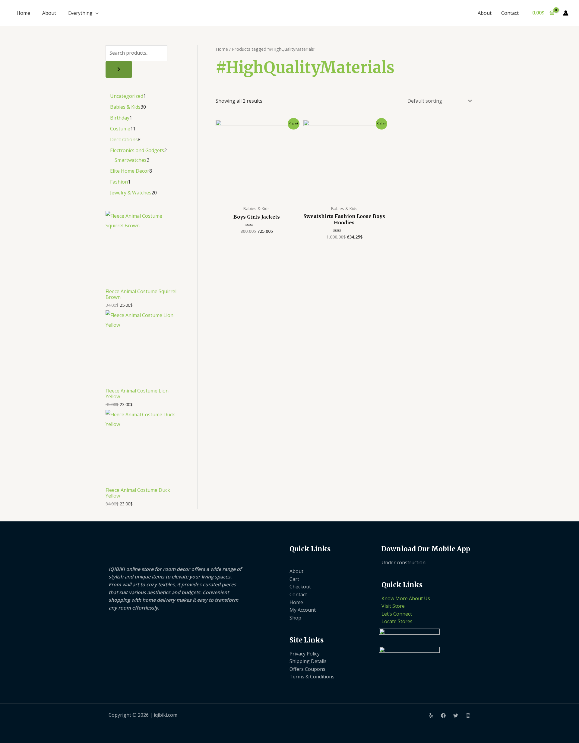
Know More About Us (405, 598)
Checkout (300, 586)
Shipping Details (308, 661)
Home (23, 13)
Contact (510, 13)
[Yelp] (431, 715)
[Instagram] (468, 715)
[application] (96, 13)
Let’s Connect (396, 613)
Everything (80, 13)
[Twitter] (455, 715)
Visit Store (393, 606)
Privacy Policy (305, 653)
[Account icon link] (565, 13)
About (49, 13)
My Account (303, 610)
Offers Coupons (307, 669)
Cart (294, 579)
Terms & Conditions (312, 676)
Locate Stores (397, 621)
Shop (295, 617)
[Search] (119, 69)
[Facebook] (443, 715)
